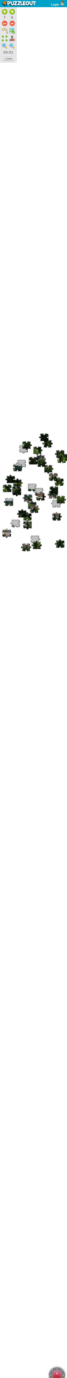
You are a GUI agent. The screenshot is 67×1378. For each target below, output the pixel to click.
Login (55, 4)
